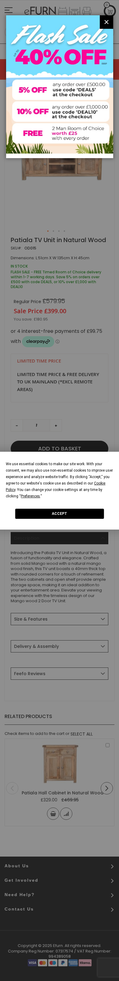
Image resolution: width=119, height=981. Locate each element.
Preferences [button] (30, 496)
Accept (59, 513)
